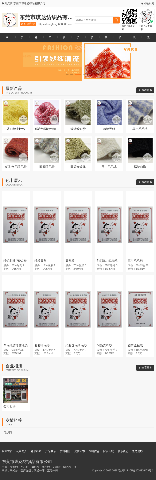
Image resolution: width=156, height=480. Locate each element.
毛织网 (8, 432)
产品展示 (50, 39)
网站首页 (7, 39)
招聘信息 (106, 39)
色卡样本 (36, 39)
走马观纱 (148, 39)
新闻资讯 (64, 39)
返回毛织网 (147, 3)
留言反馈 (120, 39)
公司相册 (78, 39)
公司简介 (22, 39)
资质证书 (92, 39)
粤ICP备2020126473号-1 (139, 470)
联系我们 (134, 39)
